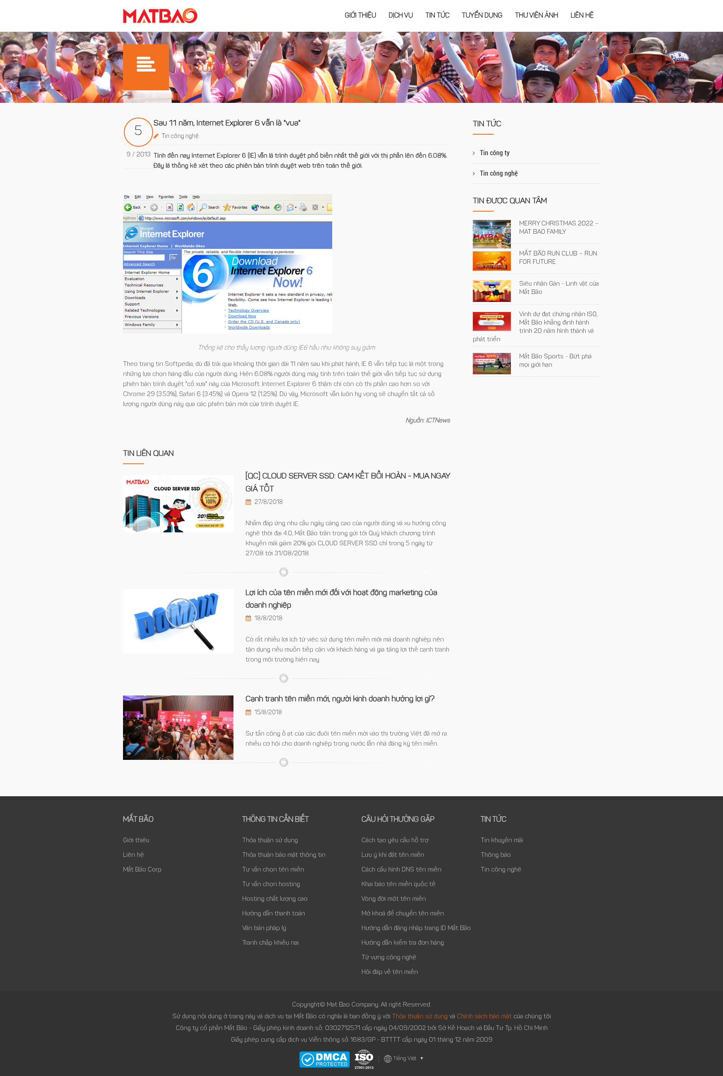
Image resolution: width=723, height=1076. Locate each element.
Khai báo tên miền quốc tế (399, 885)
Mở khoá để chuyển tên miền (403, 914)
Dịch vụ (401, 16)
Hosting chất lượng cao (275, 899)
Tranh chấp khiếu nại (270, 943)
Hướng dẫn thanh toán (273, 914)
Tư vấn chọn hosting (271, 885)
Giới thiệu (360, 16)
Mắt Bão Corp (142, 870)
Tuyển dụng (482, 16)
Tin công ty (495, 153)
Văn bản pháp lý (264, 928)
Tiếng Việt (408, 1058)
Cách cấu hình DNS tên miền (401, 870)
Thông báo (496, 855)
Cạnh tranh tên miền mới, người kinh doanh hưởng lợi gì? (340, 699)
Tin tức (437, 16)
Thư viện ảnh (536, 16)
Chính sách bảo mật (485, 1017)
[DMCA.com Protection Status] (324, 1059)
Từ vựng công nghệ (389, 958)
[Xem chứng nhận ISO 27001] (364, 1059)
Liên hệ (582, 16)
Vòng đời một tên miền (394, 899)
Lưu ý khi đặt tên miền (393, 855)
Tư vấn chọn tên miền (273, 870)
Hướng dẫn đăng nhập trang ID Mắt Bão (416, 928)
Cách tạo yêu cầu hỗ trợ (395, 841)
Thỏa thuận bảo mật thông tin (284, 855)
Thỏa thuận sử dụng (270, 841)
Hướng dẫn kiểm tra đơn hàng (403, 943)
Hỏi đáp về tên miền (390, 972)
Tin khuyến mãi (502, 841)
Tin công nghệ (180, 137)
